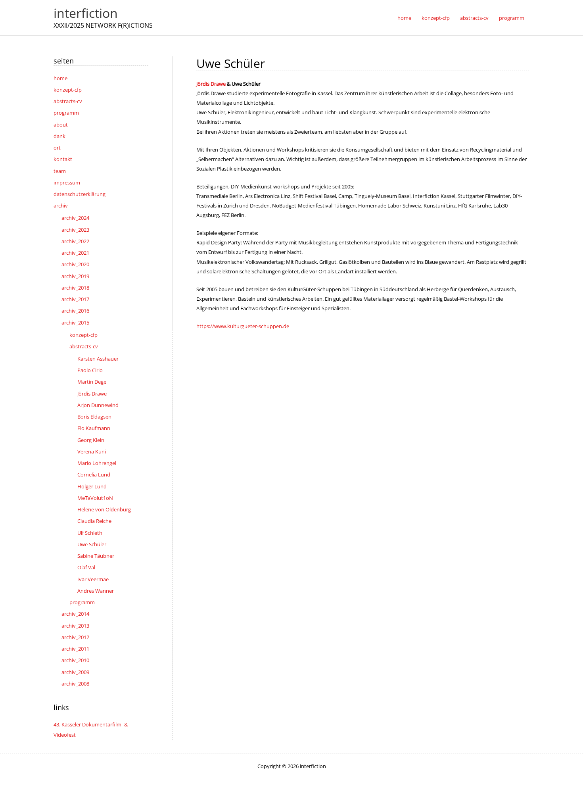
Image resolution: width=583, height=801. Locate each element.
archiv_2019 (75, 276)
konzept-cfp (68, 89)
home (60, 78)
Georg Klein (90, 440)
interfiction (86, 12)
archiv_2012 (75, 637)
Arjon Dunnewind (98, 405)
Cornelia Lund (93, 474)
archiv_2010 (75, 660)
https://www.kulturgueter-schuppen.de (242, 326)
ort (57, 147)
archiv (61, 205)
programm (66, 112)
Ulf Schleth (89, 532)
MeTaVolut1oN (95, 497)
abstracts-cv (68, 101)
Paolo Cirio (90, 370)
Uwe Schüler (91, 544)
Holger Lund (92, 486)
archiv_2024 (75, 217)
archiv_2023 (75, 229)
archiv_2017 (75, 299)
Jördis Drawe (92, 393)
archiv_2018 (75, 287)
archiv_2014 (75, 613)
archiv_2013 (75, 625)
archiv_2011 (75, 648)
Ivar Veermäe (93, 579)
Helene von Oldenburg (104, 509)
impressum (67, 182)
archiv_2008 (75, 683)
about (61, 124)
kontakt (63, 159)
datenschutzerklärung (79, 194)
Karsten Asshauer (98, 358)
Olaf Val (86, 567)
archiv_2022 (75, 241)
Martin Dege (91, 381)
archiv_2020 (75, 264)
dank (59, 136)
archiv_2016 (75, 310)
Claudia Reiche (94, 520)
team (60, 171)
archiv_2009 (75, 672)
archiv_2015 (75, 322)
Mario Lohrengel (96, 463)
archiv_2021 (75, 252)
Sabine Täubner (95, 555)
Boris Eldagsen (94, 416)
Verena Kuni (91, 451)
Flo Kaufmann (93, 428)
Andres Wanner (95, 590)
